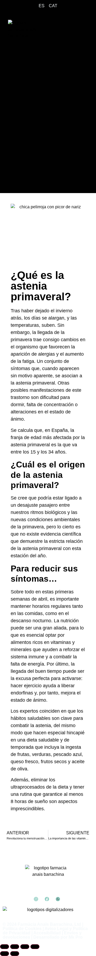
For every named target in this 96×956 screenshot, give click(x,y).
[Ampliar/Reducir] (4, 946)
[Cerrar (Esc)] (34, 946)
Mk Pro (76, 937)
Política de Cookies (22, 928)
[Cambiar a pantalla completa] (14, 946)
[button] (84, 29)
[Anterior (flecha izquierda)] (4, 953)
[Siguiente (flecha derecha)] (14, 953)
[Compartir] (24, 946)
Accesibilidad (47, 933)
